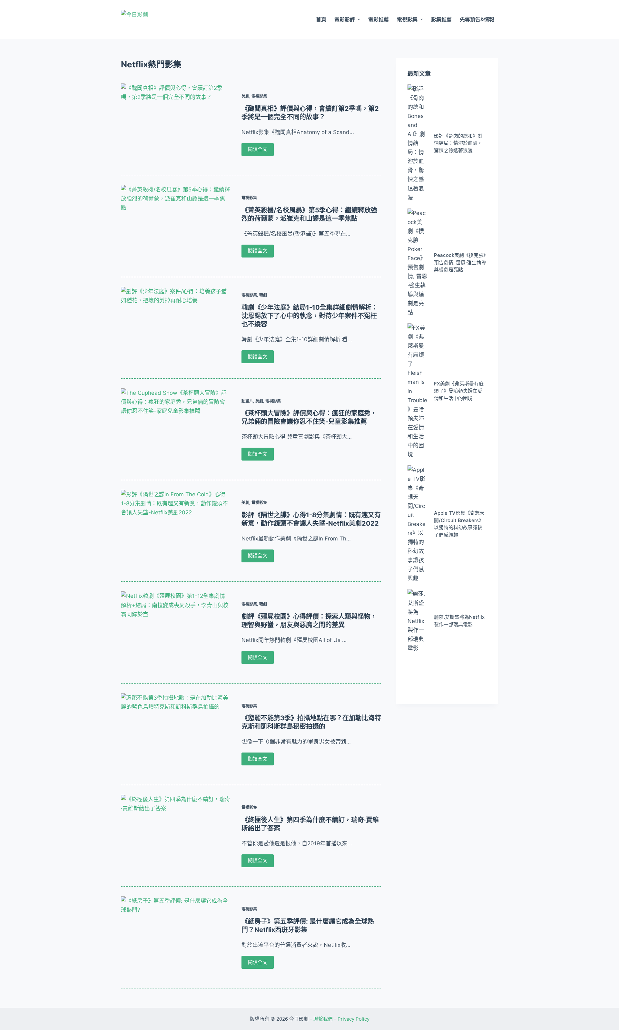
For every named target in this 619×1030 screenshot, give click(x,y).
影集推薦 (441, 19)
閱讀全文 (257, 149)
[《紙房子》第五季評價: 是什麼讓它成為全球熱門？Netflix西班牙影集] (175, 937)
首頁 (321, 19)
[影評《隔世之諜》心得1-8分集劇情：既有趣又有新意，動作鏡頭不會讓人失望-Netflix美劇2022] (175, 531)
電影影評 (344, 19)
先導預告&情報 (477, 19)
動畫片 (247, 401)
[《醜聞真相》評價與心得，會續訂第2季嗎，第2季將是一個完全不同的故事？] (175, 124)
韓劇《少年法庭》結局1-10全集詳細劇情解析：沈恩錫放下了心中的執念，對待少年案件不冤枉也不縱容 (309, 316)
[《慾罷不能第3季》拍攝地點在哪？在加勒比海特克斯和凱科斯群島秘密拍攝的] (175, 734)
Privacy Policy (353, 1019)
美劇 (245, 96)
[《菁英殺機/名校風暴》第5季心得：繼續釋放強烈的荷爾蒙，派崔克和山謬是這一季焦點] (175, 226)
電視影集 (407, 19)
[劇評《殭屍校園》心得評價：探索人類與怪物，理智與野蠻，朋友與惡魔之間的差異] (175, 632)
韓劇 (263, 295)
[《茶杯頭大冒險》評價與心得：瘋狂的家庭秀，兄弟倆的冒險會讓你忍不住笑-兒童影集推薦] (175, 429)
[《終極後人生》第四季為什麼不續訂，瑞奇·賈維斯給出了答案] (175, 836)
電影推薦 (378, 19)
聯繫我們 (323, 1019)
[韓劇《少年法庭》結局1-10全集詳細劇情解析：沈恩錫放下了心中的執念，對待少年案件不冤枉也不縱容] (175, 328)
